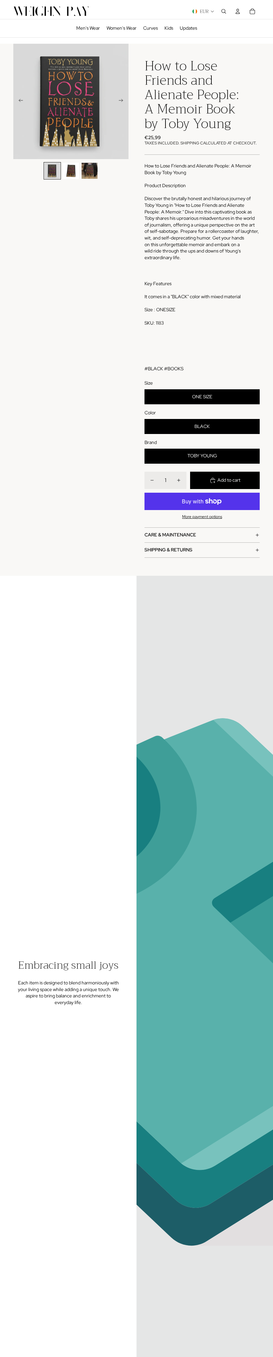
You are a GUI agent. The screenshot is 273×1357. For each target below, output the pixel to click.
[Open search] (223, 11)
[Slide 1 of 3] (52, 171)
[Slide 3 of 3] (90, 171)
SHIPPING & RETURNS (168, 550)
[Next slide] (123, 101)
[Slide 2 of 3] (71, 171)
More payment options (202, 516)
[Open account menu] (237, 11)
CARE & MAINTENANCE (170, 535)
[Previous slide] (18, 101)
